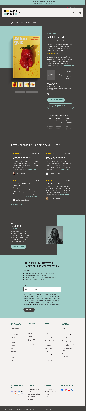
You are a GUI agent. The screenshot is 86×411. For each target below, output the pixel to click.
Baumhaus (13, 331)
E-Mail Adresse (28, 286)
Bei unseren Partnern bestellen (57, 106)
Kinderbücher (48, 348)
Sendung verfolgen (67, 341)
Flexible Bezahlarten (49, 399)
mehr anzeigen (68, 65)
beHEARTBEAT (14, 334)
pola (12, 370)
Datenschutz (11, 409)
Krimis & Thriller (49, 327)
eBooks (30, 330)
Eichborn (49, 120)
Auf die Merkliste (33, 92)
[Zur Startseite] (12, 23)
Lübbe (12, 354)
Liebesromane (48, 330)
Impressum (4, 409)
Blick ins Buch (20, 92)
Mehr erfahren (18, 246)
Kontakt (22, 7)
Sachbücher (48, 345)
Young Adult (48, 351)
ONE (12, 361)
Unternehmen (67, 13)
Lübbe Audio (14, 351)
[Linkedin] (72, 390)
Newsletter (16, 7)
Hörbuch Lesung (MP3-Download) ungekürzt (69, 75)
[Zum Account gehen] (74, 13)
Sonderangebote (32, 344)
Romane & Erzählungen (25, 22)
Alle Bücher (31, 327)
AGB (63, 353)
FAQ (63, 331)
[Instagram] (66, 390)
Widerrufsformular (67, 356)
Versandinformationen (68, 338)
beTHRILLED (14, 338)
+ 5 (39, 84)
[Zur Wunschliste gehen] (77, 13)
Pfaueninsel (14, 367)
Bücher (16, 22)
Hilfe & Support (7, 7)
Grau (12, 348)
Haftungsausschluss (20, 409)
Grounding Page (40, 409)
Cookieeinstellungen (50, 409)
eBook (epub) (60, 74)
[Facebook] (62, 390)
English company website (74, 7)
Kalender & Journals (50, 361)
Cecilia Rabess (52, 33)
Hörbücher (30, 333)
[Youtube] (69, 390)
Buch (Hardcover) (51, 74)
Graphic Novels (49, 357)
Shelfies (30, 336)
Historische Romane (50, 338)
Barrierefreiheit (32, 409)
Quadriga (13, 373)
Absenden (29, 309)
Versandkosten (50, 88)
